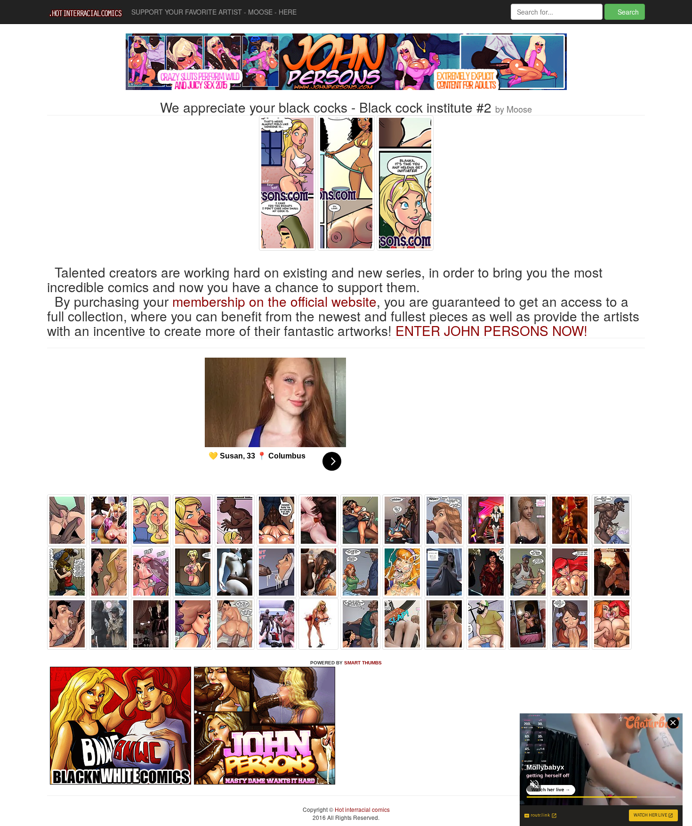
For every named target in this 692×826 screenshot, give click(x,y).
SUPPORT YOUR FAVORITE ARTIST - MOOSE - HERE (214, 11)
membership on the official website (274, 301)
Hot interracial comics (361, 809)
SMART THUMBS (363, 662)
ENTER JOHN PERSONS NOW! (491, 330)
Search (627, 11)
